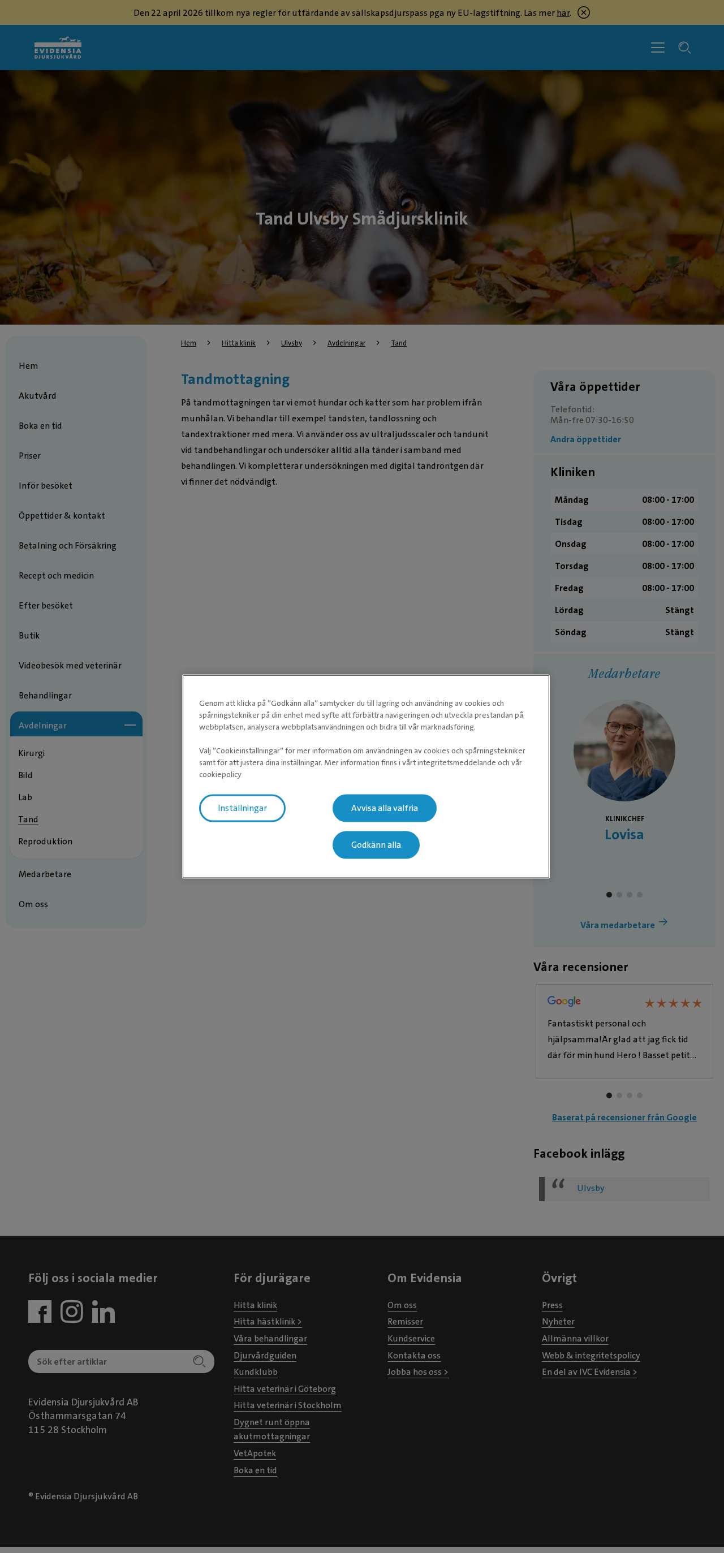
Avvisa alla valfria (384, 808)
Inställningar (242, 808)
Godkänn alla (376, 845)
